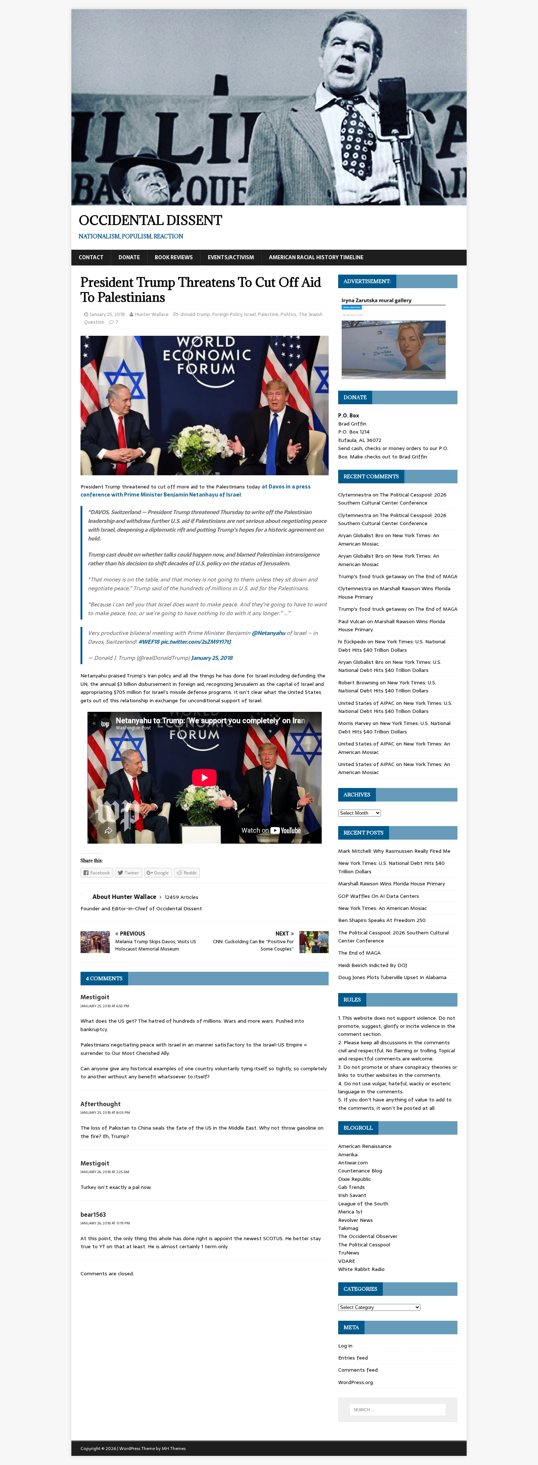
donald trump (195, 314)
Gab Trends (351, 1187)
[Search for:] (398, 1409)
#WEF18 (148, 641)
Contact (91, 257)
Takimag (348, 1228)
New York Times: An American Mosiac (382, 908)
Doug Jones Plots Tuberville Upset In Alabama (392, 977)
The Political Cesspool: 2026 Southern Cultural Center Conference (392, 499)
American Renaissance (365, 1146)
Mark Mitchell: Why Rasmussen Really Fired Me (394, 851)
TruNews (348, 1253)
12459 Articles (181, 897)
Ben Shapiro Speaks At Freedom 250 (382, 920)
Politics (288, 314)
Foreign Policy (227, 314)
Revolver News (355, 1220)
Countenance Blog (360, 1171)
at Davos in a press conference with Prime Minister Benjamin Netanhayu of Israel (196, 491)
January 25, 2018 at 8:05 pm (105, 1112)
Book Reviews (174, 257)
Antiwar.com (353, 1163)
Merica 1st (350, 1212)
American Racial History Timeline (316, 257)
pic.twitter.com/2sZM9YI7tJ (196, 641)
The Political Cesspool (364, 1245)
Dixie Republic (354, 1179)
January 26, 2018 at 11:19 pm (105, 1223)
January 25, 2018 (107, 314)
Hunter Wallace (152, 314)
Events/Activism (231, 257)
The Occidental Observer (367, 1236)
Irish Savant (352, 1195)
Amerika (348, 1154)
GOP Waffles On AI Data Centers (378, 896)
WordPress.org (355, 1382)
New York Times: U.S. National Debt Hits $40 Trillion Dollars (391, 645)
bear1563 (93, 1214)
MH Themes (174, 1448)
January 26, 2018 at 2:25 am (105, 1172)
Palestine (268, 314)
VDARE (346, 1261)
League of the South (363, 1204)
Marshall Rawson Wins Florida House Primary (391, 884)
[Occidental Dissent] (269, 201)
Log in (345, 1346)
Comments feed (358, 1370)
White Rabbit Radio (361, 1269)
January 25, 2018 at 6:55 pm (105, 1006)
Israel (250, 314)
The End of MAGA (436, 576)
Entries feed (353, 1358)
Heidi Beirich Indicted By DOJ (372, 965)
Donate (129, 257)
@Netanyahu (268, 632)
